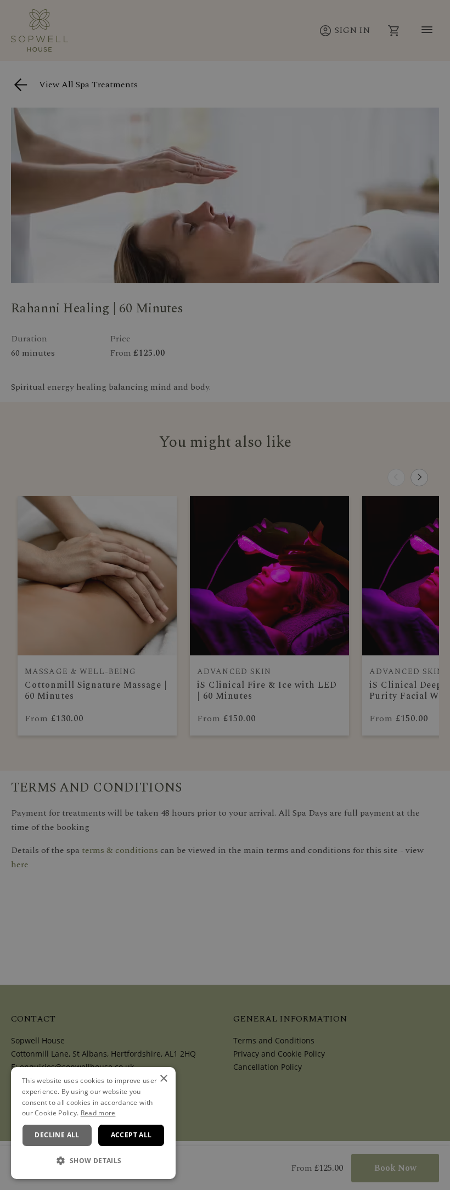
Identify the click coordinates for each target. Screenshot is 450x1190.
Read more (98, 1113)
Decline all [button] (57, 1135)
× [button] (163, 1079)
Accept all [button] (131, 1135)
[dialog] (93, 1123)
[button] (93, 1161)
